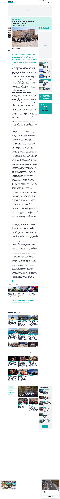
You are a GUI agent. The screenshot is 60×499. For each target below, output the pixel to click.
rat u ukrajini (11, 388)
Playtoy (44, 0)
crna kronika (11, 392)
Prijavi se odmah (45, 110)
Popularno (22, 1)
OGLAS (30, 10)
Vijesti (17, 1)
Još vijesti (44, 426)
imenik (40, 0)
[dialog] (50, 489)
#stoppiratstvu (42, 1)
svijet (10, 394)
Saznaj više (50, 496)
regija (10, 390)
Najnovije (29, 1)
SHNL (36, 1)
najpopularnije (43, 387)
